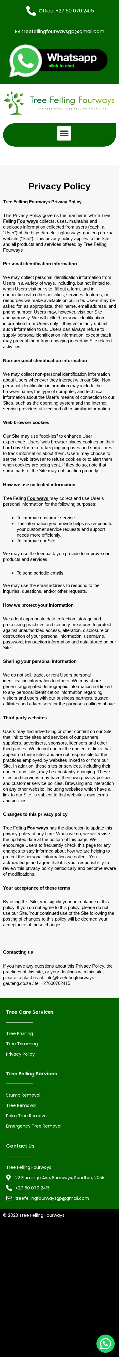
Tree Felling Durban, (79, 1238)
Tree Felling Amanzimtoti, (30, 1238)
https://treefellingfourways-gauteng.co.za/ (71, 232)
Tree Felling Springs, (93, 1315)
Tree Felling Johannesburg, (70, 1293)
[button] (64, 133)
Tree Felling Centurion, (90, 1271)
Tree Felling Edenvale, (26, 1282)
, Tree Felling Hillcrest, (72, 1337)
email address (92, 306)
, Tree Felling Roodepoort (81, 1326)
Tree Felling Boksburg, (42, 1271)
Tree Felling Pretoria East (29, 1326)
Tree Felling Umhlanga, (72, 1249)
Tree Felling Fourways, (73, 1282)
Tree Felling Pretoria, (59, 1304)
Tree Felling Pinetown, (61, 1260)
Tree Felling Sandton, (48, 1315)
